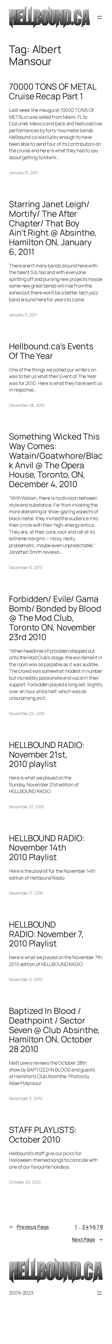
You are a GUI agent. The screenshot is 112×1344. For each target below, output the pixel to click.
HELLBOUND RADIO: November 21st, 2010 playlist (46, 754)
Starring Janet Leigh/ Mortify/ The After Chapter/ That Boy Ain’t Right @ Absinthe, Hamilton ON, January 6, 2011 (52, 227)
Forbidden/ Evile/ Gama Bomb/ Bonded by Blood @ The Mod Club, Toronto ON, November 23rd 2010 (55, 618)
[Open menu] (99, 17)
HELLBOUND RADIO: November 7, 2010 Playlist (46, 934)
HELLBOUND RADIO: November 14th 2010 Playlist (46, 847)
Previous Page (29, 1226)
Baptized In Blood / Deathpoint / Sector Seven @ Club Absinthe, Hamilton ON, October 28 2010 (54, 1030)
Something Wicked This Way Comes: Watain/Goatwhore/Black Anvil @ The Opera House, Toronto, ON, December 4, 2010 (56, 460)
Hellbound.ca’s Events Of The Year (51, 350)
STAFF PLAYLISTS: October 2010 (42, 1134)
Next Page (87, 1239)
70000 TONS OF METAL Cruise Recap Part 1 (52, 91)
